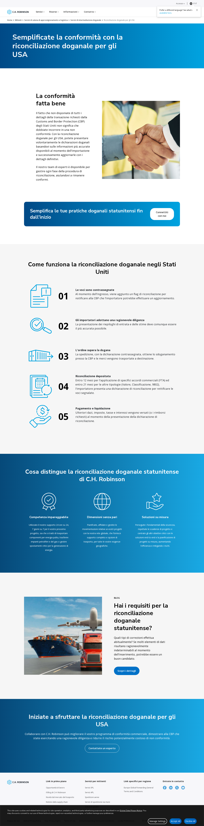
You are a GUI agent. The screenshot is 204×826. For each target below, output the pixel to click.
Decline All (190, 821)
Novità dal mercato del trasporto (60, 797)
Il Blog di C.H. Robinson (56, 792)
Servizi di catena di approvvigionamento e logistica (46, 20)
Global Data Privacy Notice (131, 810)
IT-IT (195, 3)
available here (165, 13)
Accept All (175, 821)
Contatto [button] (89, 11)
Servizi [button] (39, 11)
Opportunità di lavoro (55, 787)
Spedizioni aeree (92, 797)
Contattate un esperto (102, 748)
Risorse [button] (53, 11)
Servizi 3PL (89, 787)
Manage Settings (157, 821)
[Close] (197, 10)
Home (9, 20)
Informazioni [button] (70, 11)
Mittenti (18, 20)
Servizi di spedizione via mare (97, 802)
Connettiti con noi (162, 214)
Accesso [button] (180, 3)
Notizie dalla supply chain (57, 802)
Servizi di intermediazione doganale (85, 20)
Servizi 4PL (89, 792)
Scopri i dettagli (127, 670)
